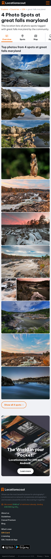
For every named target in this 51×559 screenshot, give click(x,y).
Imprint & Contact (8, 556)
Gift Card (5, 532)
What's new (6, 529)
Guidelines (6, 516)
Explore (4, 9)
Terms (47, 556)
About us (5, 513)
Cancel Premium (8, 520)
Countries (14, 9)
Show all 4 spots (13, 404)
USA (23, 9)
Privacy (39, 556)
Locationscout (14, 3)
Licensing (5, 536)
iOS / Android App (9, 539)
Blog (3, 523)
